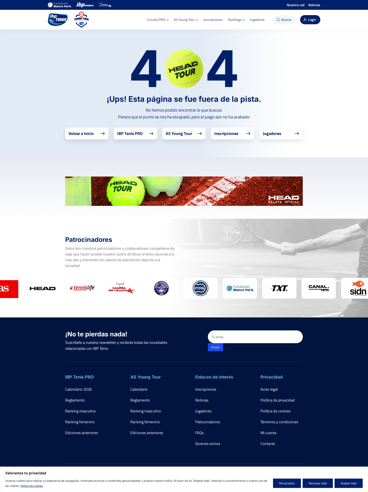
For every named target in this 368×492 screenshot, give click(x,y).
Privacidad (271, 377)
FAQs (199, 433)
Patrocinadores (207, 422)
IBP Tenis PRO (79, 377)
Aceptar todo (348, 483)
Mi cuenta (268, 433)
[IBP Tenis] (58, 19)
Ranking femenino (80, 422)
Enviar (215, 347)
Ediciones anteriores (81, 433)
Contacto (267, 443)
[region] (184, 479)
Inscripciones (213, 19)
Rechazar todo (318, 483)
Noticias (314, 4)
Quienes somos (207, 443)
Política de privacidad (277, 400)
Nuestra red (296, 4)
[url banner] (184, 191)
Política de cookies (31, 485)
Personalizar (287, 483)
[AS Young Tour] (81, 19)
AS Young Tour (184, 19)
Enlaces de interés (214, 377)
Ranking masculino (80, 411)
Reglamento (75, 400)
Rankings (235, 19)
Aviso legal (269, 389)
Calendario (139, 389)
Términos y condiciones (279, 422)
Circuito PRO (156, 19)
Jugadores (257, 19)
